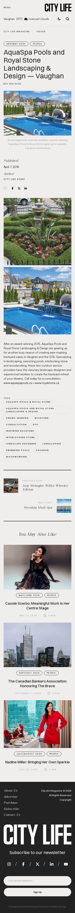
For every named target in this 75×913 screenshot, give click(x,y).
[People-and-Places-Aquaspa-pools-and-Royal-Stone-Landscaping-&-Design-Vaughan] (37, 300)
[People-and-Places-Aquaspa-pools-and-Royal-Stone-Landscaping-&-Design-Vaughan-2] (37, 231)
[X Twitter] (19, 188)
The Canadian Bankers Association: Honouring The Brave (37, 683)
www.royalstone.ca (47, 383)
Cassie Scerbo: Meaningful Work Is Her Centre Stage (37, 605)
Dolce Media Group (54, 906)
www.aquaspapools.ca (18, 383)
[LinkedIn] (25, 188)
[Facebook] (12, 188)
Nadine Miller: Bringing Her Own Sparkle (37, 762)
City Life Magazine (17, 31)
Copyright (65, 800)
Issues (41, 31)
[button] (7, 7)
